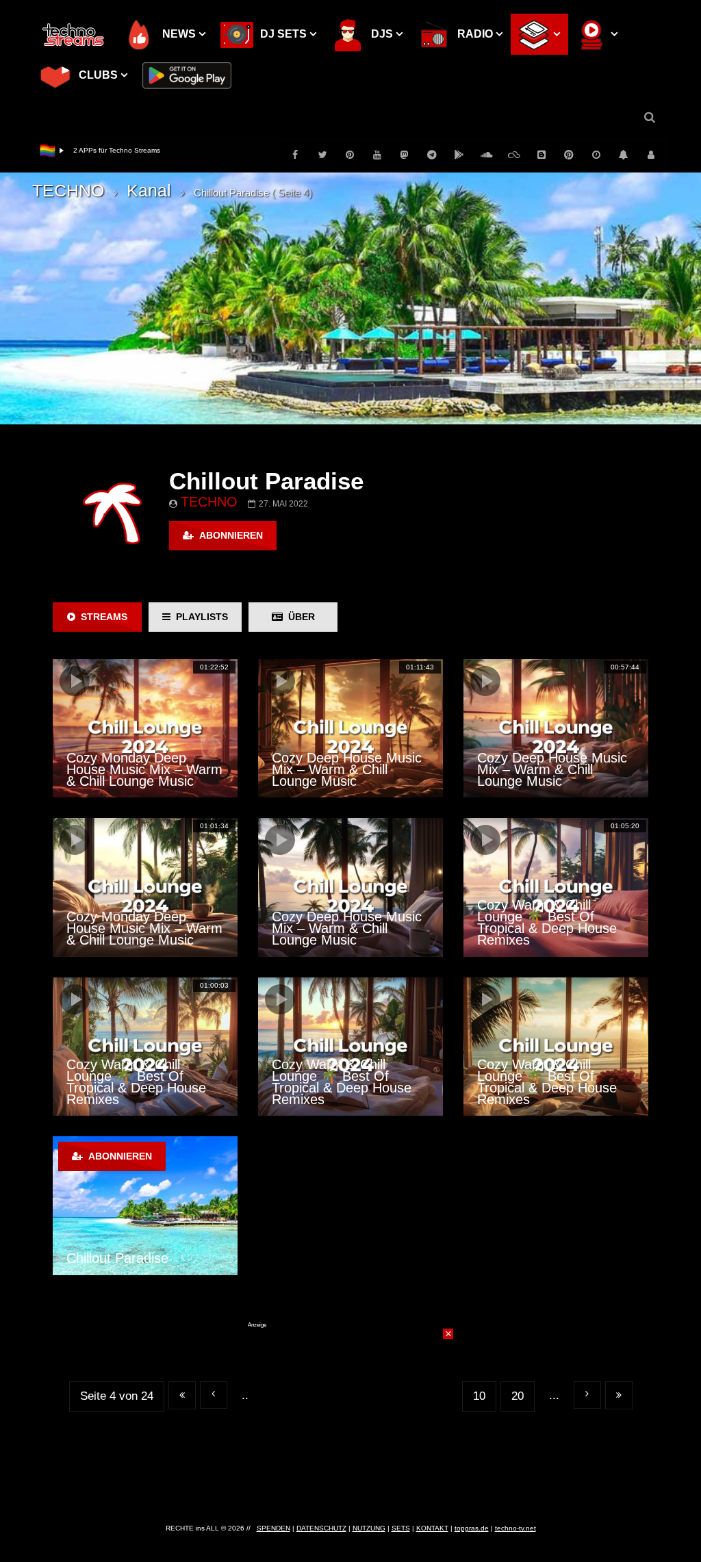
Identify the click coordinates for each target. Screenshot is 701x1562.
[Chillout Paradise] (145, 1205)
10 (479, 1396)
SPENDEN (273, 1528)
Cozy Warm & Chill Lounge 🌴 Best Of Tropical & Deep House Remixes (547, 922)
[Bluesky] (514, 154)
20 (517, 1396)
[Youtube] (377, 154)
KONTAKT (432, 1528)
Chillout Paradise (117, 1258)
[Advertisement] (350, 1414)
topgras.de (472, 1528)
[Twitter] (322, 154)
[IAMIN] (569, 154)
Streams (101, 616)
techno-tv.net (515, 1528)
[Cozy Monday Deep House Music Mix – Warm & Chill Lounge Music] (145, 728)
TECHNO (68, 190)
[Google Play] (459, 154)
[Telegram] (432, 154)
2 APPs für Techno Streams (116, 150)
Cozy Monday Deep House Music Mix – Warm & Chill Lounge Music (144, 769)
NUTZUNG (369, 1528)
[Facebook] (295, 154)
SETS (401, 1528)
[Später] (596, 154)
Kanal (149, 190)
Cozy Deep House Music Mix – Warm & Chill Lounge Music (347, 769)
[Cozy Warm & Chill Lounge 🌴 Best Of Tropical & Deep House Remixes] (555, 887)
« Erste (182, 1395)
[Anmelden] (651, 154)
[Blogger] (541, 154)
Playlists (199, 616)
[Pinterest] (350, 154)
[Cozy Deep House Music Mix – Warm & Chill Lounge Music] (350, 728)
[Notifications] (623, 154)
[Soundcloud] (486, 154)
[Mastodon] (404, 154)
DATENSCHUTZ (321, 1528)
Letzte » (619, 1395)
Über (299, 616)
